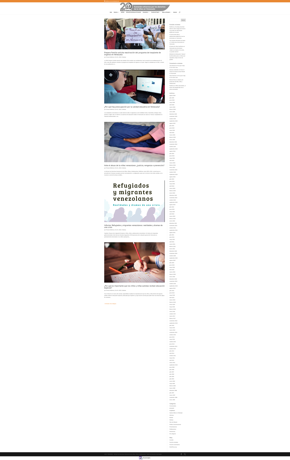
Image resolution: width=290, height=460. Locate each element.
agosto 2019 (172, 288)
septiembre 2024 (173, 148)
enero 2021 (172, 248)
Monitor (171, 417)
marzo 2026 (172, 107)
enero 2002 (172, 381)
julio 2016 (171, 325)
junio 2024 (171, 155)
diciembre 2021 (173, 223)
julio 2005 (171, 376)
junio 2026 (171, 100)
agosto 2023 (172, 176)
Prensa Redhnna (110, 57)
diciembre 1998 (173, 390)
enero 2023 (172, 193)
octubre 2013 (172, 348)
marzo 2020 (172, 272)
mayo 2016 (172, 327)
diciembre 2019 (173, 279)
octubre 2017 (172, 313)
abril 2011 (171, 360)
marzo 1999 (172, 388)
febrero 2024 (172, 165)
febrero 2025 (172, 137)
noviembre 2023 (173, 169)
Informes (171, 415)
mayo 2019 (172, 295)
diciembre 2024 (173, 142)
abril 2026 (171, 104)
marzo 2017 (172, 316)
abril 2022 (171, 214)
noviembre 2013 (173, 346)
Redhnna (171, 85)
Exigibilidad (172, 410)
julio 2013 (171, 351)
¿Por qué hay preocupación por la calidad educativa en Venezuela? (132, 107)
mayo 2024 (172, 158)
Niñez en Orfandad (166, 12)
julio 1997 (171, 392)
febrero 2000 (172, 385)
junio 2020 (171, 265)
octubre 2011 (172, 355)
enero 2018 (172, 311)
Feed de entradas (173, 442)
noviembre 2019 (173, 281)
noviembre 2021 (173, 225)
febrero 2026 (172, 109)
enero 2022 (172, 221)
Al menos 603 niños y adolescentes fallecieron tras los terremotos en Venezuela (177, 36)
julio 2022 (171, 207)
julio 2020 (171, 262)
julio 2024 (171, 153)
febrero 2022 (172, 218)
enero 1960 (172, 399)
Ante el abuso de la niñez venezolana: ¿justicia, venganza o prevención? (134, 165)
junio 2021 (171, 237)
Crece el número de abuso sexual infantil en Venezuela (177, 71)
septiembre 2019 (173, 286)
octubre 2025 (172, 118)
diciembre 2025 (173, 114)
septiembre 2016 (173, 323)
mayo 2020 (172, 267)
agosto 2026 (172, 95)
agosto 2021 (172, 232)
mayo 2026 (172, 102)
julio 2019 (171, 290)
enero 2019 (172, 304)
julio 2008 (171, 369)
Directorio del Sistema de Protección (133, 12)
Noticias (122, 12)
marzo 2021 (172, 244)
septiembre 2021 (173, 230)
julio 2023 (171, 179)
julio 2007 (171, 372)
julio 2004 (171, 378)
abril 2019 (171, 297)
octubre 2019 (172, 283)
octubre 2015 (172, 334)
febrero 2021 (172, 246)
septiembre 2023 (173, 174)
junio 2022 (171, 209)
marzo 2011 (172, 362)
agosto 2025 (172, 123)
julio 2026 (171, 97)
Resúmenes (172, 431)
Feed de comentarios (174, 444)
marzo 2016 (172, 330)
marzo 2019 (172, 299)
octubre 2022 (172, 200)
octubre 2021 (172, 227)
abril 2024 (171, 160)
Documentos (145, 12)
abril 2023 (171, 186)
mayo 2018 (172, 306)
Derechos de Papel (155, 12)
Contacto (175, 12)
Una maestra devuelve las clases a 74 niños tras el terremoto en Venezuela (177, 42)
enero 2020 (172, 276)
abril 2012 (171, 353)
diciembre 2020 (173, 251)
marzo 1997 (172, 395)
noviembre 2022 (173, 197)
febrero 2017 (172, 318)
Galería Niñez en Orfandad (175, 412)
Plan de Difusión (173, 422)
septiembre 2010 (173, 364)
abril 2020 (171, 269)
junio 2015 (171, 337)
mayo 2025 (172, 130)
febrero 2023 (172, 190)
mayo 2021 (172, 239)
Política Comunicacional (175, 424)
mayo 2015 (172, 339)
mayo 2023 (172, 183)
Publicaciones (172, 429)
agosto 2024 (172, 151)
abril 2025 (171, 132)
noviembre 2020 (173, 253)
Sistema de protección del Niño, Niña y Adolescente (176, 81)
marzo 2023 (172, 188)
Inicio (111, 12)
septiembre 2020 (173, 258)
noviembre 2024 (173, 144)
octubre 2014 (172, 341)
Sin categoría (172, 433)
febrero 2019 (172, 302)
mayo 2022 (172, 211)
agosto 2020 (172, 260)
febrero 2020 (172, 274)
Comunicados (172, 406)
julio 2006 (171, 374)
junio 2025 (171, 128)
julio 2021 (171, 234)
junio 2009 (171, 367)
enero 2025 (172, 139)
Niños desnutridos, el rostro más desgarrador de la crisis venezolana (177, 87)
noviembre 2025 (173, 116)
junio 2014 (171, 344)
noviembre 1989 (173, 397)
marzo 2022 (172, 216)
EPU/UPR (171, 408)
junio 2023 (171, 181)
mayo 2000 (172, 383)
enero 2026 (172, 111)
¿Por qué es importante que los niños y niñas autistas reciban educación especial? (134, 287)
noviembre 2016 (173, 320)
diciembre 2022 (173, 195)
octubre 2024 (172, 146)
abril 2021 (171, 241)
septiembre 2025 (173, 121)
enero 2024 (172, 167)
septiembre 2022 (173, 202)
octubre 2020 (172, 255)
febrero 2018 (172, 309)
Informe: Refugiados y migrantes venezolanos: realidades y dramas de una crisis (133, 226)
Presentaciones (173, 426)
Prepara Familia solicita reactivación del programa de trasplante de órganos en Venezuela (132, 53)
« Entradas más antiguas (110, 303)
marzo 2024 (172, 162)
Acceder (171, 440)
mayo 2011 (172, 358)
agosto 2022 (172, 204)
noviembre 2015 (173, 332)
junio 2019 (171, 292)
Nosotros (116, 12)
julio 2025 (171, 125)
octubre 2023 (172, 172)
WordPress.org (173, 447)
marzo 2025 (172, 135)
